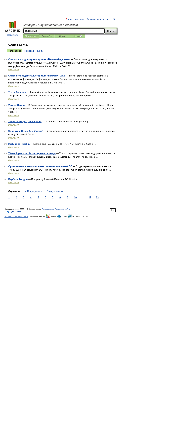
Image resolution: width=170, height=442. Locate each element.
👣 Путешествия (14, 212)
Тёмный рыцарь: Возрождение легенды (32, 153)
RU (113, 19)
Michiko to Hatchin (19, 144)
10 (75, 197)
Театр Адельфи (17, 92)
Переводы (47, 36)
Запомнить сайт (76, 19)
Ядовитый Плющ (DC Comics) (25, 131)
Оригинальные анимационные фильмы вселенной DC (40, 166)
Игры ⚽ (78, 36)
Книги (62, 36)
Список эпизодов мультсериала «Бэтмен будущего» (39, 59)
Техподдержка (48, 209)
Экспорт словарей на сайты (16, 216)
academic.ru (12, 35)
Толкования (30, 36)
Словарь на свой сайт (98, 19)
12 (90, 197)
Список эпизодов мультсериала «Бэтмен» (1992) (37, 75)
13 (97, 197)
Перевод (29, 50)
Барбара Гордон (18, 179)
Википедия (13, 70)
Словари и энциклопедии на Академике (50, 25)
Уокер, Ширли (16, 105)
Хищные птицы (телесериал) (25, 121)
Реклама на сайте (62, 209)
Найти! (111, 31)
